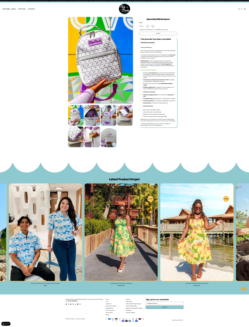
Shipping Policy (109, 308)
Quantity (141, 26)
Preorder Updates (130, 312)
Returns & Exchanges (111, 306)
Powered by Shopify (80, 318)
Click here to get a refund (148, 42)
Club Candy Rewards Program (133, 304)
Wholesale (128, 310)
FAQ (107, 301)
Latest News (129, 301)
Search (107, 315)
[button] (242, 9)
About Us (128, 299)
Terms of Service (110, 310)
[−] (148, 26)
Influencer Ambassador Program (134, 308)
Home (107, 299)
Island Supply (6, 9)
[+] (153, 26)
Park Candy (72, 318)
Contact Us (108, 304)
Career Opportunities (131, 306)
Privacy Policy (109, 312)
